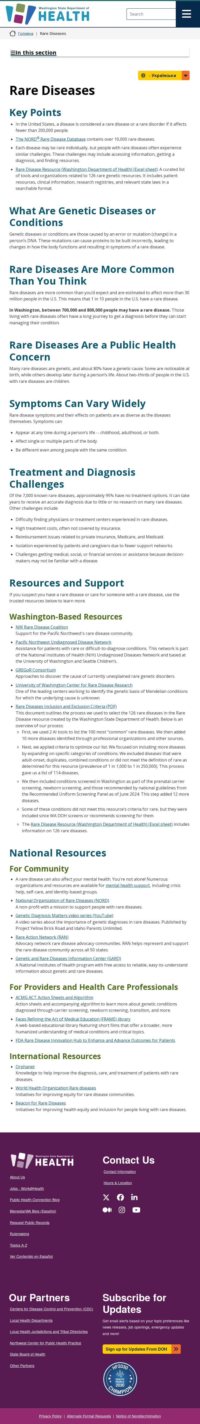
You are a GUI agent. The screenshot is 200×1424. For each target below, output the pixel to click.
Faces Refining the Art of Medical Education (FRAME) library (73, 1019)
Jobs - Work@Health (27, 1188)
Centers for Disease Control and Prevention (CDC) (51, 1308)
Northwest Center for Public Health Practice (45, 1342)
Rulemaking (19, 1233)
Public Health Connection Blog (35, 1199)
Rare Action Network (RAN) (42, 937)
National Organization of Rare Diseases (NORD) (62, 900)
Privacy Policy (50, 1416)
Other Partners (22, 1365)
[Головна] (52, 14)
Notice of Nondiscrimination (138, 1416)
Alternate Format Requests (89, 1416)
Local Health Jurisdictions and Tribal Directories (49, 1331)
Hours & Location (118, 1182)
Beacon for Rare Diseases (41, 1103)
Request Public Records (29, 1222)
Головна (25, 33)
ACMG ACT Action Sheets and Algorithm (54, 997)
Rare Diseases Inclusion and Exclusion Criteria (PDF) (66, 706)
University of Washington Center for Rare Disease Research (74, 685)
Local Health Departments (31, 1320)
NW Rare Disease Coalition (42, 627)
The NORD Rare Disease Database (51, 139)
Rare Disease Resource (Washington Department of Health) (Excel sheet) (87, 169)
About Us (17, 1177)
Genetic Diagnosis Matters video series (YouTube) (64, 915)
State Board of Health (27, 1354)
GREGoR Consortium (36, 670)
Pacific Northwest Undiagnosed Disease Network (63, 642)
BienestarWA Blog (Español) (33, 1211)
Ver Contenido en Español (31, 1256)
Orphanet (25, 1066)
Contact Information (120, 1171)
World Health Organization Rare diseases (56, 1088)
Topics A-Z (18, 1245)
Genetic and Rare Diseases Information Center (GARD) (68, 958)
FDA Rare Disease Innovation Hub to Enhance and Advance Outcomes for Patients (95, 1040)
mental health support (128, 885)
